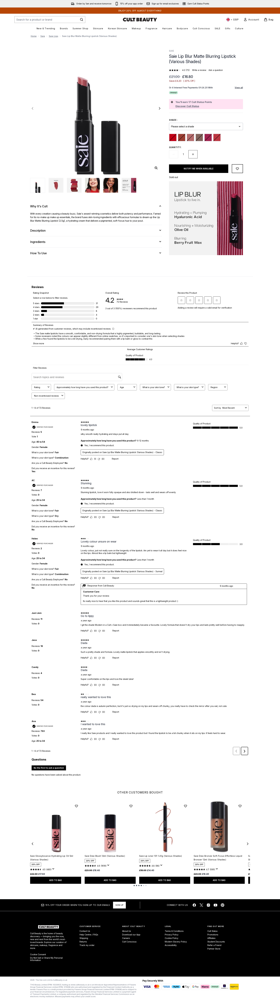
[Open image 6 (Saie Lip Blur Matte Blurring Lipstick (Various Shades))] (129, 185)
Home (34, 36)
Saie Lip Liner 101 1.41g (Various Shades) (160, 856)
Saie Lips (53, 36)
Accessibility (171, 945)
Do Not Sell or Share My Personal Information (46, 959)
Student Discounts (216, 941)
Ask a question (216, 70)
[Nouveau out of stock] (199, 137)
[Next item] (247, 843)
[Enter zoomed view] (156, 167)
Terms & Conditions (174, 931)
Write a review (199, 70)
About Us (126, 931)
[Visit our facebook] (194, 905)
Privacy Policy (171, 934)
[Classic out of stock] (173, 137)
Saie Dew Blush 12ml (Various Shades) (105, 856)
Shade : (173, 120)
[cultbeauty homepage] (140, 19)
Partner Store (213, 948)
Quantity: (175, 147)
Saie (42, 36)
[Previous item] (32, 843)
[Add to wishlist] (237, 168)
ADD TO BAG (55, 880)
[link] (251, 19)
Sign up (119, 905)
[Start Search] (81, 19)
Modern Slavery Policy (176, 941)
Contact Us (85, 931)
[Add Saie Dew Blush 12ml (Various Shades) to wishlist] (130, 806)
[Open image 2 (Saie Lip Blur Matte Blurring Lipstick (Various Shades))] (56, 185)
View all (239, 87)
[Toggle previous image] (32, 108)
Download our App (131, 934)
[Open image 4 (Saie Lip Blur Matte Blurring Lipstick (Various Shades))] (92, 185)
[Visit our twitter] (201, 905)
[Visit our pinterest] (222, 905)
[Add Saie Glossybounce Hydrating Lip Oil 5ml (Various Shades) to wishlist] (76, 806)
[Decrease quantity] (173, 154)
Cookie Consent (38, 954)
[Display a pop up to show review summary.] (54, 869)
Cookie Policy (171, 938)
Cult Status (212, 931)
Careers (126, 938)
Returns (83, 941)
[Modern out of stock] (190, 137)
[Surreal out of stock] (217, 137)
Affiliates (211, 938)
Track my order (87, 945)
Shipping (84, 938)
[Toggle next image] (159, 108)
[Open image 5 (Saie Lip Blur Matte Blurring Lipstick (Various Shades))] (110, 185)
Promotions (212, 934)
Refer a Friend (214, 945)
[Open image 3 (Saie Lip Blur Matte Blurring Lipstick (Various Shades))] (74, 185)
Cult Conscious (129, 941)
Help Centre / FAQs (89, 934)
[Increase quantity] (193, 154)
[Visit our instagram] (208, 905)
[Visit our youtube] (215, 905)
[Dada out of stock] (181, 137)
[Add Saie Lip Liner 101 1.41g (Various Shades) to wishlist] (185, 806)
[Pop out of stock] (208, 137)
